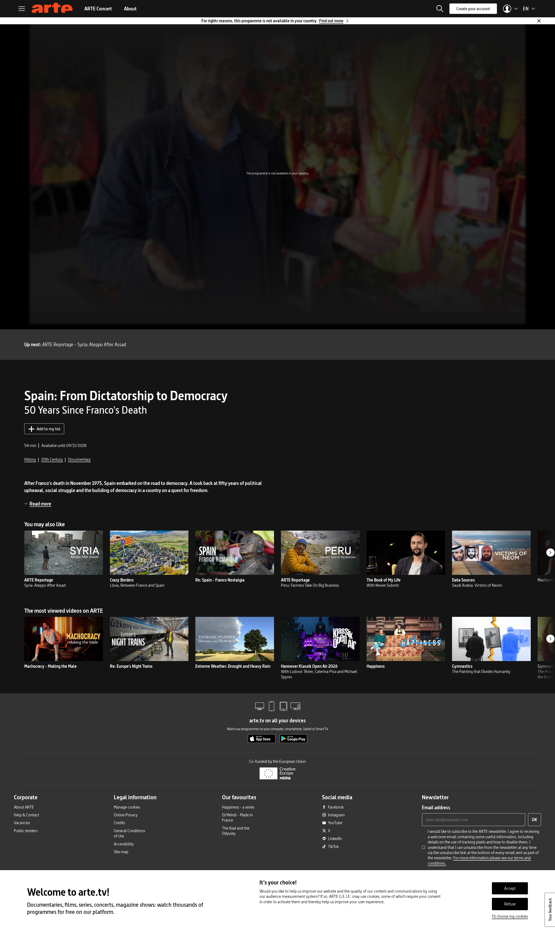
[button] (440, 8)
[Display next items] (550, 552)
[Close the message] (539, 21)
